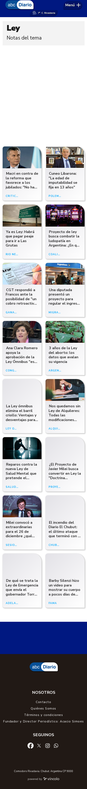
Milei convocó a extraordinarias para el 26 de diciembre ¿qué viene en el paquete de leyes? (22, 534)
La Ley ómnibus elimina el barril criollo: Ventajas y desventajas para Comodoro (21, 415)
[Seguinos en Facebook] (31, 745)
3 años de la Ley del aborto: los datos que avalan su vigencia (63, 355)
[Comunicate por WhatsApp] (56, 745)
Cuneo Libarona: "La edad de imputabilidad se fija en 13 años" (63, 180)
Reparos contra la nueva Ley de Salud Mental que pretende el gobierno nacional (21, 473)
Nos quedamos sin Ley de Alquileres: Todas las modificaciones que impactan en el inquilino (64, 417)
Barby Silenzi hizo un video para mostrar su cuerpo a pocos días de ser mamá (64, 589)
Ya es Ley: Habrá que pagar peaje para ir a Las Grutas (20, 238)
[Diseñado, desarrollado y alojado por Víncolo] (51, 779)
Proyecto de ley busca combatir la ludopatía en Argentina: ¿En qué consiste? (65, 240)
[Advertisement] (43, 94)
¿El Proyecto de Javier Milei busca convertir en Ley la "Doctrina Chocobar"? (65, 473)
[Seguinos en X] (39, 745)
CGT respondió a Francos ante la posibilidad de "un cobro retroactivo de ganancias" (21, 298)
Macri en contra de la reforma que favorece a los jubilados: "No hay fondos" (22, 182)
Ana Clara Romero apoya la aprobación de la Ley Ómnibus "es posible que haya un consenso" (22, 359)
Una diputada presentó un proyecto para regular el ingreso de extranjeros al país (64, 301)
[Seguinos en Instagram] (48, 745)
